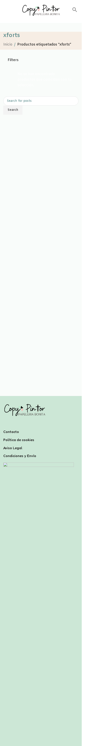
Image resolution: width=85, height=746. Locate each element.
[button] (74, 11)
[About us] (40, 426)
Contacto (11, 431)
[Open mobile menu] (5, 10)
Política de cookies (18, 440)
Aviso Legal (12, 448)
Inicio (7, 44)
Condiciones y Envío (19, 456)
